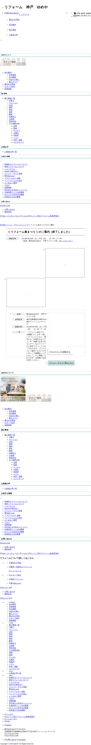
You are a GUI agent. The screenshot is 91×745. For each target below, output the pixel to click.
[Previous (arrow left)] (5, 372)
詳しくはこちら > (66, 241)
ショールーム (14, 682)
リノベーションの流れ (18, 694)
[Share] (83, 2)
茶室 (10, 112)
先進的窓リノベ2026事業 (18, 705)
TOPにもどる (5, 587)
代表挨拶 (12, 75)
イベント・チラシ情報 (18, 687)
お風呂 (16, 133)
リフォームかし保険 (17, 691)
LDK (11, 105)
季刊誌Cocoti (14, 689)
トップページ (24, 14)
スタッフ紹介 (14, 618)
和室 (10, 107)
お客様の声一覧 (15, 673)
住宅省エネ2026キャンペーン (20, 703)
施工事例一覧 (14, 625)
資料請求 (8, 594)
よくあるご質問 (15, 696)
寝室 (10, 110)
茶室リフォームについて (18, 680)
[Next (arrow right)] (85, 372)
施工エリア (13, 82)
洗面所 (16, 135)
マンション (13, 103)
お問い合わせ (9, 592)
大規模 (11, 119)
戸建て (11, 101)
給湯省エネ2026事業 (17, 710)
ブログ (11, 698)
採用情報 (12, 621)
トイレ (16, 138)
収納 (15, 128)
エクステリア (18, 142)
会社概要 (12, 77)
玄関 (15, 126)
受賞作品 (12, 121)
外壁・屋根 (17, 140)
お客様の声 (13, 35)
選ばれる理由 (14, 20)
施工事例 (12, 30)
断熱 (10, 114)
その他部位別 (14, 650)
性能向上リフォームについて (20, 677)
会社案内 (12, 25)
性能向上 (12, 117)
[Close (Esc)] (88, 2)
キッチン (16, 131)
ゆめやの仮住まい (16, 684)
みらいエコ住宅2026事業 (18, 708)
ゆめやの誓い (14, 79)
